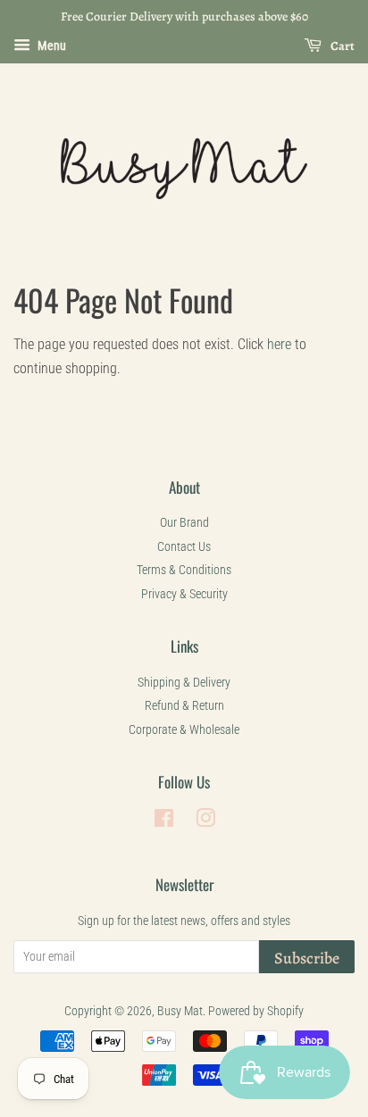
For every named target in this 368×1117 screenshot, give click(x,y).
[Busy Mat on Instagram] (205, 821)
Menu (50, 45)
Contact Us (184, 546)
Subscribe (306, 958)
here (279, 344)
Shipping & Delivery (184, 682)
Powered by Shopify (256, 1011)
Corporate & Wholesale (184, 729)
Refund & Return (184, 705)
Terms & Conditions (184, 570)
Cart (342, 46)
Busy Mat (180, 1011)
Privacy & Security (184, 594)
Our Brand (184, 522)
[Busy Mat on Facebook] (164, 821)
